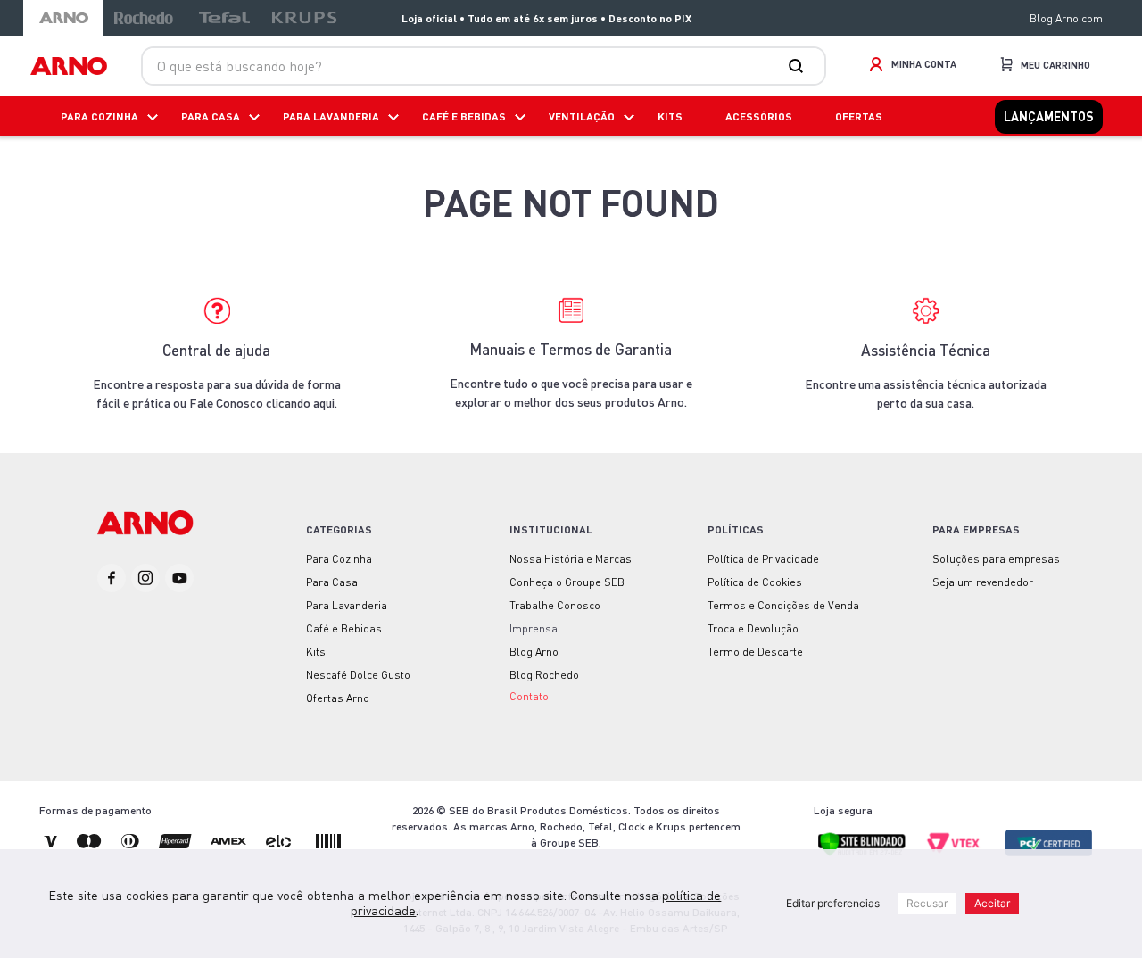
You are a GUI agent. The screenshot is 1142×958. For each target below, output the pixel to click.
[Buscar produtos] (799, 66)
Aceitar (992, 903)
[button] (529, 695)
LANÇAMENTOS (1049, 116)
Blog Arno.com (1066, 18)
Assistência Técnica (925, 350)
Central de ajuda (216, 350)
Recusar (927, 903)
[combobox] (483, 66)
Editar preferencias (833, 903)
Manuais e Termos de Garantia (570, 349)
